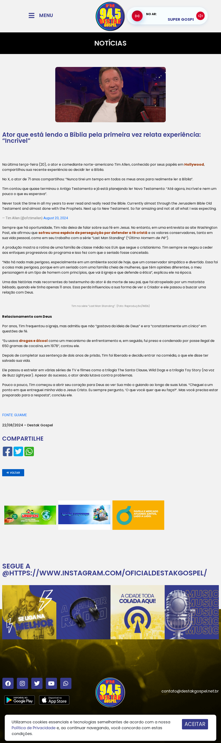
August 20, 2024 (55, 218)
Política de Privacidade (33, 727)
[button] (13, 472)
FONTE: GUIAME (14, 415)
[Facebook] (8, 683)
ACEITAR (195, 724)
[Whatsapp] (65, 683)
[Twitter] (37, 683)
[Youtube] (51, 683)
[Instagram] (22, 683)
